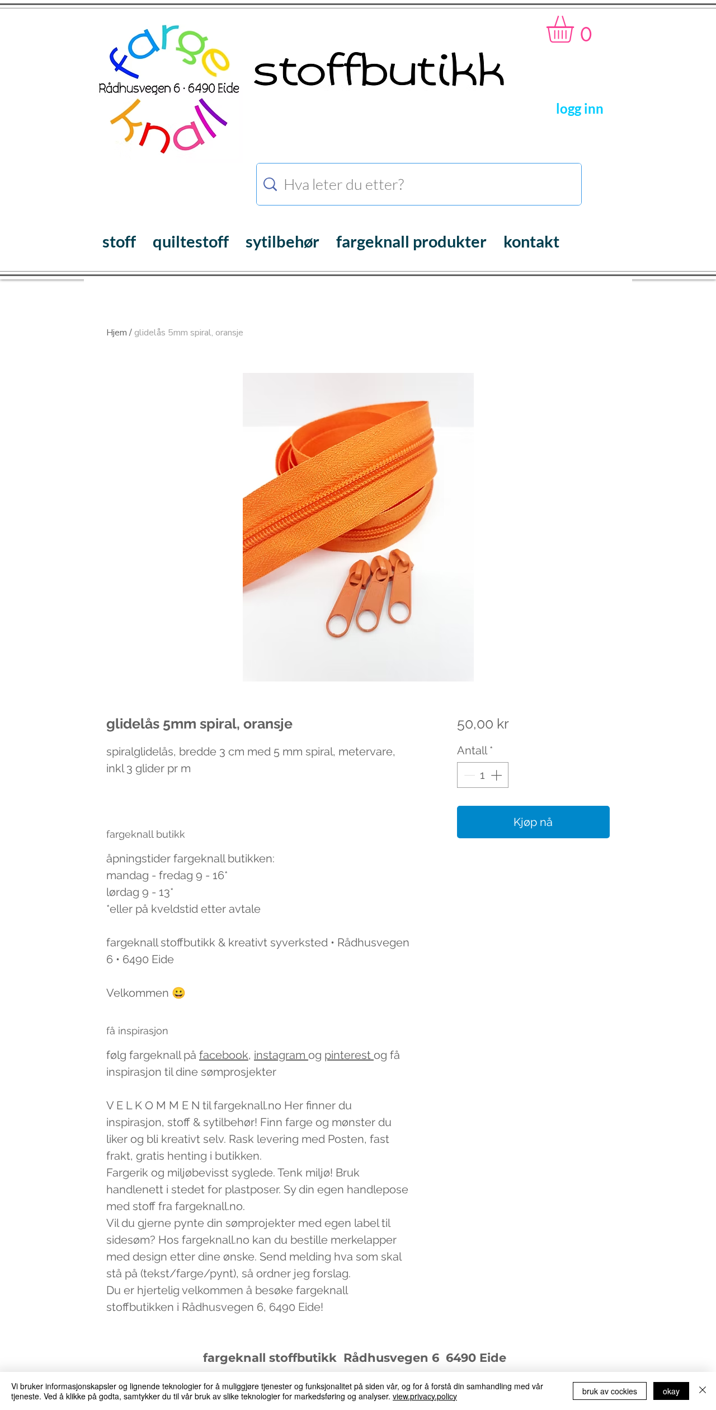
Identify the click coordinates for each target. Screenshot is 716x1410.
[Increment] (497, 775)
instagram (281, 1055)
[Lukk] (702, 1391)
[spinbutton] (483, 775)
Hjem (116, 332)
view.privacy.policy (425, 1396)
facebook (223, 1055)
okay (671, 1391)
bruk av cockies (609, 1391)
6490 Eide (474, 1358)
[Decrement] (468, 775)
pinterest (349, 1055)
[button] (576, 29)
